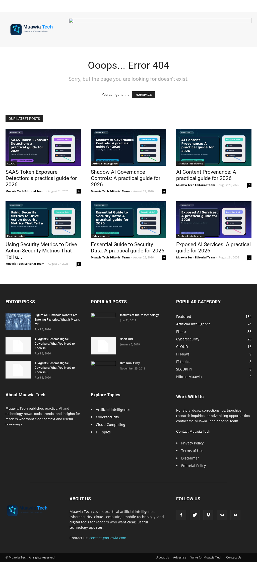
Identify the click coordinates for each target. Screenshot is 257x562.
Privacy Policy (192, 443)
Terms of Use (192, 450)
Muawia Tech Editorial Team (25, 191)
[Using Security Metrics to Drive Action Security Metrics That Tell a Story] (43, 219)
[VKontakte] (222, 515)
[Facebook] (181, 515)
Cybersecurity (15, 236)
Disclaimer (190, 458)
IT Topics (103, 432)
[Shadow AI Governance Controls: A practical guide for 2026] (128, 147)
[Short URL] (103, 345)
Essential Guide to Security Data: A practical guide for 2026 (127, 247)
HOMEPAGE (144, 94)
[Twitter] (195, 515)
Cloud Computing (110, 424)
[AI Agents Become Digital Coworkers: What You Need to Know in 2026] (18, 345)
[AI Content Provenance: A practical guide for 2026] (213, 147)
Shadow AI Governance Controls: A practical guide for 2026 (125, 178)
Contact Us (233, 557)
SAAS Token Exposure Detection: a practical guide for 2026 (41, 178)
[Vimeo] (208, 515)
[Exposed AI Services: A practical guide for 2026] (213, 219)
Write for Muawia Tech (206, 557)
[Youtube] (235, 515)
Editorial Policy (193, 465)
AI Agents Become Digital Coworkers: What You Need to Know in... (55, 343)
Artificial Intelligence (105, 163)
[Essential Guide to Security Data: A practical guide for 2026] (128, 219)
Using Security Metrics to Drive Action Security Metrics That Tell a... (41, 250)
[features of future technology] (103, 321)
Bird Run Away (130, 363)
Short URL (127, 339)
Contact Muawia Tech (193, 431)
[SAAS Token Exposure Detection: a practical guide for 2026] (43, 147)
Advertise (179, 557)
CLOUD (11, 163)
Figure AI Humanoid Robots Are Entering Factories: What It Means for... (57, 319)
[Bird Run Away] (103, 370)
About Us (162, 557)
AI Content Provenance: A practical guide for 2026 (206, 175)
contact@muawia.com (107, 537)
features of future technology (139, 315)
